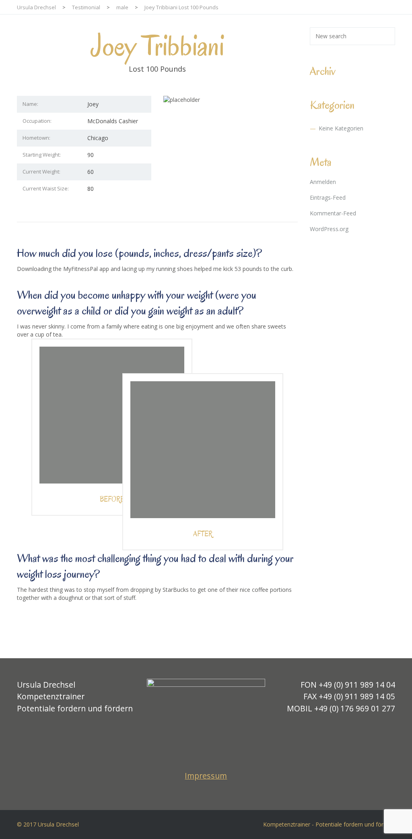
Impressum (206, 775)
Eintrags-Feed (328, 197)
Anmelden (323, 182)
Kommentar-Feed (333, 213)
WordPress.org (329, 229)
